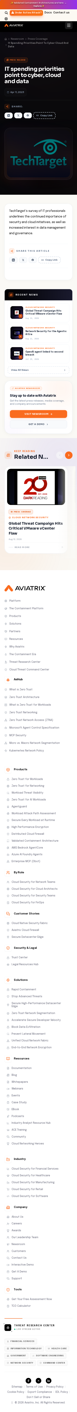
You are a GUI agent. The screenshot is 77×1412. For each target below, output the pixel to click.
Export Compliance (40, 1392)
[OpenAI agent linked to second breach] (38, 354)
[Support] (6, 18)
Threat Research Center (34, 1326)
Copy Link (46, 115)
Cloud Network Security (30, 517)
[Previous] (60, 455)
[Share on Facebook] (28, 115)
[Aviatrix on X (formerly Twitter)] (38, 1380)
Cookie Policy (15, 1392)
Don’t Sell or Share (38, 1397)
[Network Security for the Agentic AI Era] (38, 333)
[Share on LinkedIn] (8, 116)
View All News (20, 370)
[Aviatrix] (13, 25)
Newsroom (17, 39)
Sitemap (17, 1387)
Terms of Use (34, 1387)
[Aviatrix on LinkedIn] (48, 1380)
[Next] (69, 455)
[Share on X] (18, 115)
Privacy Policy (54, 1387)
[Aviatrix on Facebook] (28, 1380)
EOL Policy (62, 1392)
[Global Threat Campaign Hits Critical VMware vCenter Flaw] (38, 313)
